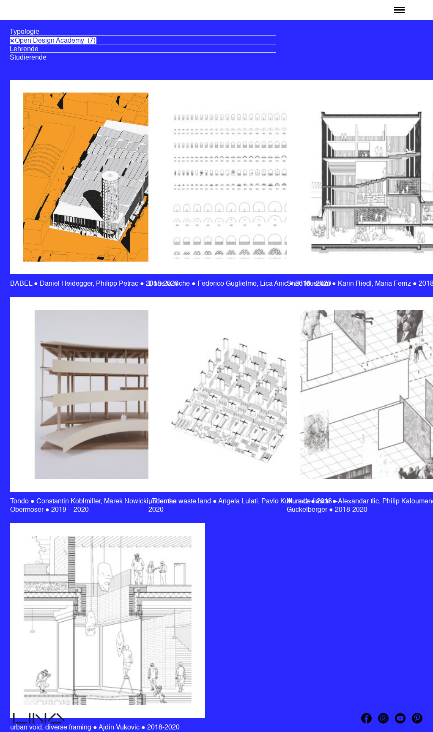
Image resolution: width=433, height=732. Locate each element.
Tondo (20, 501)
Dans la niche (170, 284)
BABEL (27, 7)
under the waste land (180, 501)
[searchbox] (143, 32)
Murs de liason (309, 501)
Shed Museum (309, 284)
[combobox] (143, 32)
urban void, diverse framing (51, 727)
